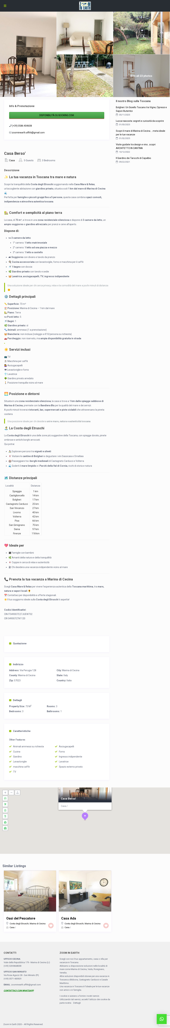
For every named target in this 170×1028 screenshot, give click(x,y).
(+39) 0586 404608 (22, 125)
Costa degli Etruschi (19, 923)
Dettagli (17, 700)
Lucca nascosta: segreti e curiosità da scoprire (140, 121)
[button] (85, 816)
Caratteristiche (22, 731)
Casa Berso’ (68, 798)
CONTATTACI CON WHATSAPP (19, 990)
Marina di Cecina (70, 670)
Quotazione (20, 643)
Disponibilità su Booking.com (56, 115)
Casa (12, 160)
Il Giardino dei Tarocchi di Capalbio (133, 158)
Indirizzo (18, 664)
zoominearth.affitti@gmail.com (28, 132)
